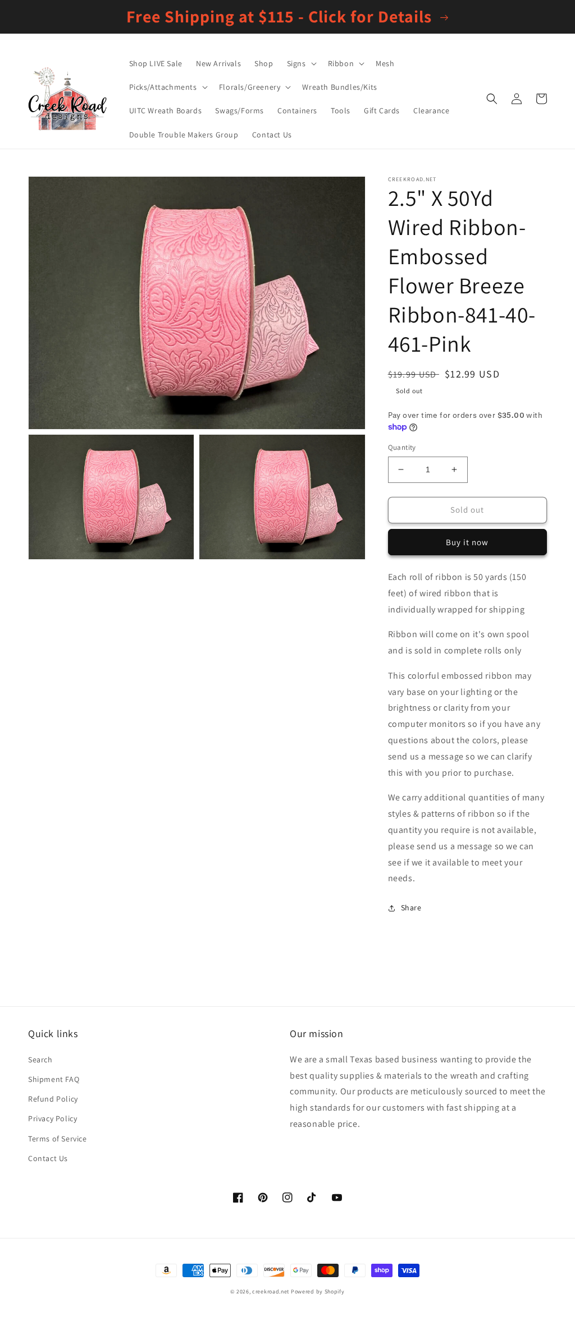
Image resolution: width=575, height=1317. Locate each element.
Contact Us (48, 1158)
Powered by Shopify (318, 1291)
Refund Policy (53, 1099)
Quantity (402, 447)
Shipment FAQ (53, 1079)
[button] (300, 63)
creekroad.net (270, 1291)
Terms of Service (57, 1139)
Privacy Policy (52, 1118)
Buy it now (467, 542)
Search (40, 1059)
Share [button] (411, 907)
